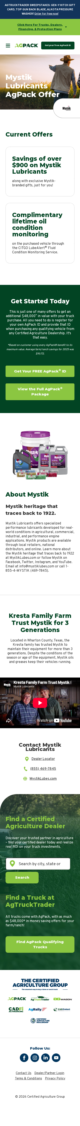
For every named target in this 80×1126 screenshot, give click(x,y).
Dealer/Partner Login (49, 1073)
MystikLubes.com (43, 779)
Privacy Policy (55, 1078)
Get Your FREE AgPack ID (40, 370)
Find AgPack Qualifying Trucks (40, 944)
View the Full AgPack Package (40, 391)
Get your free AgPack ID (58, 45)
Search (22, 877)
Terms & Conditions (28, 1078)
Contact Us (23, 1073)
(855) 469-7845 (43, 769)
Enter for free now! (46, 14)
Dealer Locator (43, 759)
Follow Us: (40, 1048)
